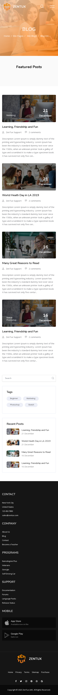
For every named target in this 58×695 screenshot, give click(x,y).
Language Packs (9, 598)
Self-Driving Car (8, 573)
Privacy (18, 672)
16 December (28, 455)
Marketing (10, 115)
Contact (5, 540)
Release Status (8, 603)
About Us (6, 532)
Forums (5, 594)
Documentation (8, 590)
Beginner (10, 183)
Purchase (45, 672)
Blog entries (46, 35)
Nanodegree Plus (9, 561)
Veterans (6, 565)
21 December (28, 433)
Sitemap (35, 672)
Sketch (9, 251)
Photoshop (11, 249)
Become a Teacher (10, 544)
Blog (4, 536)
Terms (26, 672)
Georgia (5, 569)
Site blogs (32, 35)
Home (7, 35)
